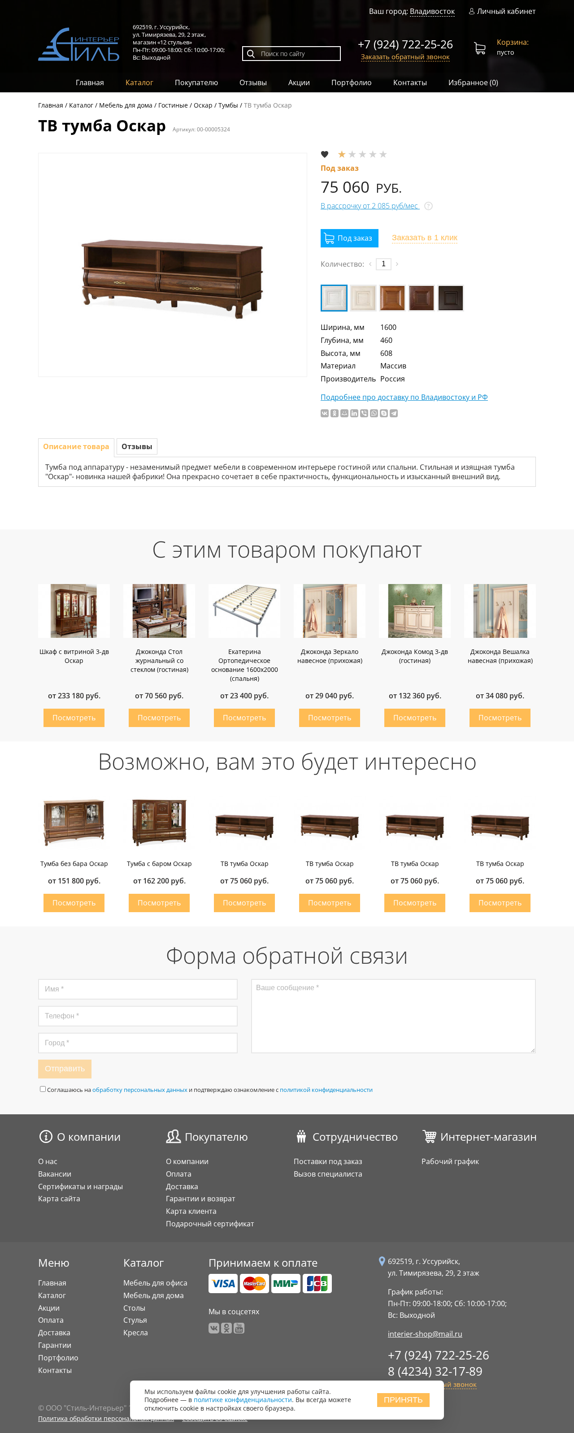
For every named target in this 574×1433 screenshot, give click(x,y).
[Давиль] (392, 298)
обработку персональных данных (139, 1090)
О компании (89, 1136)
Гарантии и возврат (200, 1199)
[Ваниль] (363, 298)
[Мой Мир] (344, 413)
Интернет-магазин (488, 1136)
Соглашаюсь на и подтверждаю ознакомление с (210, 1090)
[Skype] (384, 413)
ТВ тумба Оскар (245, 863)
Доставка (182, 1186)
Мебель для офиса (155, 1283)
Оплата (178, 1174)
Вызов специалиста (328, 1174)
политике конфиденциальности (243, 1400)
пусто (513, 46)
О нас (47, 1161)
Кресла (135, 1333)
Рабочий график (450, 1161)
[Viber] (364, 413)
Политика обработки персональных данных (106, 1418)
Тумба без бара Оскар (74, 863)
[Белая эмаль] (334, 298)
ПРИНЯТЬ (403, 1399)
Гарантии (54, 1345)
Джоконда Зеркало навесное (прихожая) (329, 656)
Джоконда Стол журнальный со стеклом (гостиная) (159, 660)
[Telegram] (394, 413)
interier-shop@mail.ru (425, 1334)
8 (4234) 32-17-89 (435, 1371)
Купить (73, 718)
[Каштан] (421, 298)
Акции (299, 82)
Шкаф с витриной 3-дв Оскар (74, 656)
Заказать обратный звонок (405, 56)
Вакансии (54, 1174)
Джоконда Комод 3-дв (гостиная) (415, 656)
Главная (90, 82)
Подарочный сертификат (210, 1224)
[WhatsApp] (374, 413)
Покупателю (196, 82)
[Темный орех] (450, 298)
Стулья (135, 1320)
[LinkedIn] (354, 413)
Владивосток (432, 11)
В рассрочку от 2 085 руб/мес (370, 206)
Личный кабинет (506, 11)
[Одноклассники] (334, 413)
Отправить (65, 1068)
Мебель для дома (153, 1295)
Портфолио (351, 82)
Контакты (410, 82)
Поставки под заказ (328, 1161)
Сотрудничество (355, 1136)
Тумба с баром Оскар (159, 863)
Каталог (139, 82)
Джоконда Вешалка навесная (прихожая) (500, 656)
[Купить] (349, 238)
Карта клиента (191, 1211)
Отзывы (253, 82)
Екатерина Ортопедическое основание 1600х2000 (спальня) (244, 665)
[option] (173, 265)
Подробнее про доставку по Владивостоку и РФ (404, 397)
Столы (134, 1308)
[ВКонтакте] (325, 413)
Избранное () (473, 82)
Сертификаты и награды (80, 1186)
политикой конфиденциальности (326, 1090)
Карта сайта (59, 1199)
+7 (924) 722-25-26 (405, 44)
